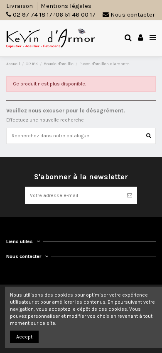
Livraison (20, 6)
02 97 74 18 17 (32, 14)
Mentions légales (66, 6)
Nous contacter (132, 14)
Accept (24, 337)
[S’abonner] (129, 195)
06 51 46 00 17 (76, 14)
